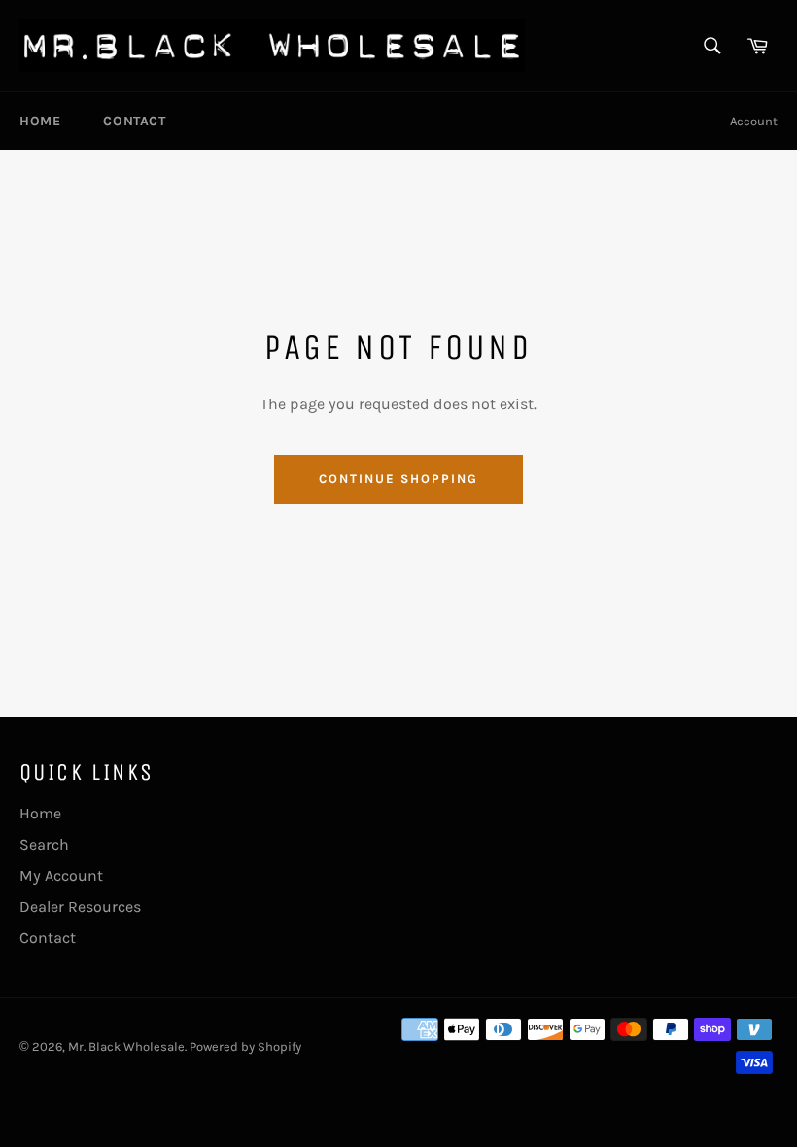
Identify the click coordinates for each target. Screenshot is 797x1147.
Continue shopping (398, 478)
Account (754, 121)
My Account (61, 875)
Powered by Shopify (245, 1046)
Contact (134, 121)
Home (39, 121)
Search (44, 844)
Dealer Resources (80, 906)
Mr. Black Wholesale (126, 1046)
